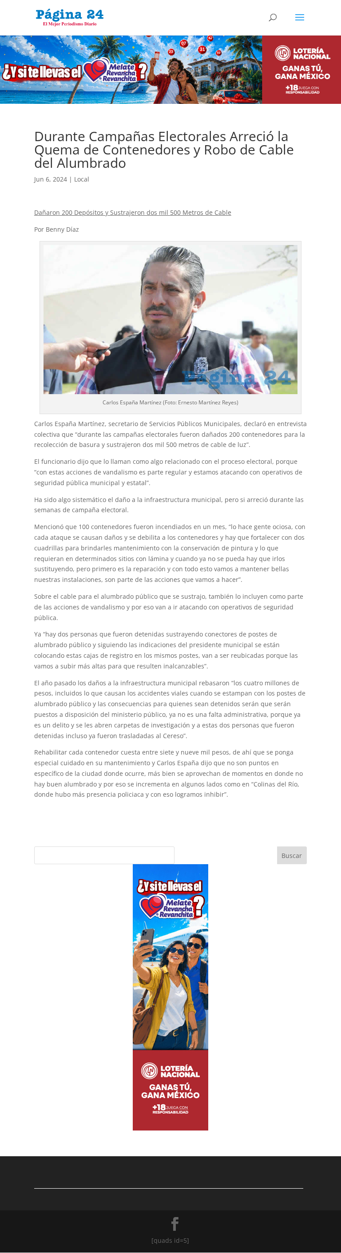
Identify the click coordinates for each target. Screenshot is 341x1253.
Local (81, 179)
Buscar (292, 855)
